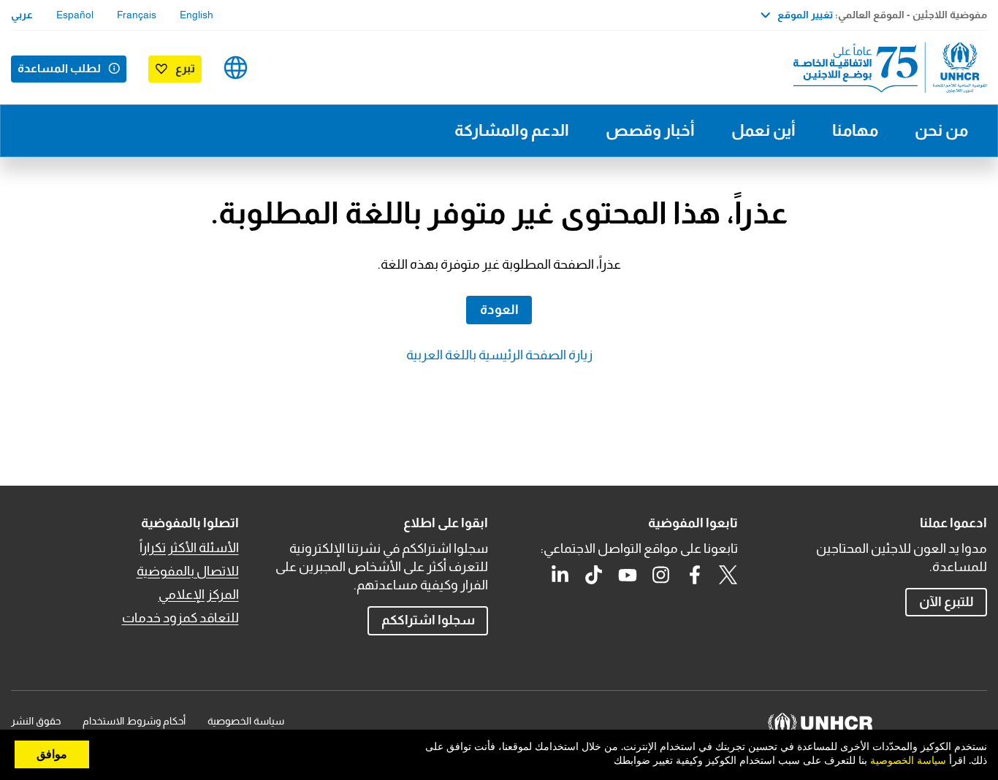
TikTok (593, 574)
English (196, 14)
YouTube (627, 574)
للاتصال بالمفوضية (188, 571)
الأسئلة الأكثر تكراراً (189, 547)
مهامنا (855, 130)
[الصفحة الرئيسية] (884, 68)
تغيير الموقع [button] (805, 14)
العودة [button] (499, 309)
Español (75, 14)
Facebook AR (694, 574)
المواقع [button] (236, 68)
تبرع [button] (185, 68)
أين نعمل (763, 130)
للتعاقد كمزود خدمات (180, 618)
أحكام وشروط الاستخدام (134, 721)
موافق (52, 754)
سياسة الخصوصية (245, 721)
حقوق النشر (36, 721)
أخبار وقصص (650, 130)
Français (136, 14)
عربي (22, 14)
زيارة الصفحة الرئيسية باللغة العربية (499, 355)
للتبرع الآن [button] (946, 601)
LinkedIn (560, 574)
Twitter (728, 574)
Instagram (661, 574)
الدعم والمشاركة (511, 130)
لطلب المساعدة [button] (59, 68)
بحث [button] (282, 68)
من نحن (941, 130)
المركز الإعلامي (199, 594)
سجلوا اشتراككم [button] (428, 620)
